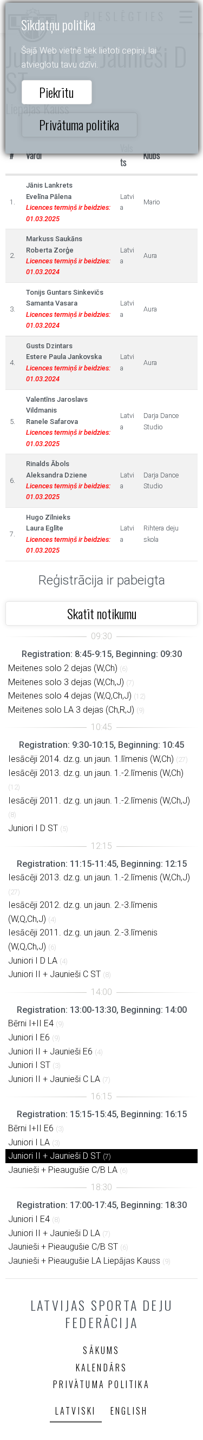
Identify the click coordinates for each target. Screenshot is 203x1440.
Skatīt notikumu (101, 613)
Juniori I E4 (29, 1219)
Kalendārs (102, 1367)
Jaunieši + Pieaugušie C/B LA (62, 1170)
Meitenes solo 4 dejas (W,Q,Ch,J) (70, 696)
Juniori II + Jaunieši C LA (54, 1079)
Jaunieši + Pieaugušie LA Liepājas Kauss (84, 1261)
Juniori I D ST (33, 828)
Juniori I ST (29, 1065)
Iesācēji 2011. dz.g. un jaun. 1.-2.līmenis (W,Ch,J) (99, 800)
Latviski (75, 1410)
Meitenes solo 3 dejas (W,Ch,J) (66, 682)
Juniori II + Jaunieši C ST (54, 974)
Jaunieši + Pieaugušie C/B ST (63, 1247)
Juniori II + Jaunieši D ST (54, 1156)
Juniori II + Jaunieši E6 (50, 1051)
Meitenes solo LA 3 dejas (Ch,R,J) (71, 710)
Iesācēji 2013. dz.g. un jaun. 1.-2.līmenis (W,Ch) (96, 773)
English (129, 1410)
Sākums (101, 1350)
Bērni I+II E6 (31, 1128)
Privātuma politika (79, 124)
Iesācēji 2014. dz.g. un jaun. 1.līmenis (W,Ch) (91, 759)
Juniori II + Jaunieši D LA (54, 1233)
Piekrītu (56, 92)
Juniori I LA (29, 1142)
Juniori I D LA (32, 960)
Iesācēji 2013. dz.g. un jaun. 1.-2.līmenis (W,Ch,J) (99, 877)
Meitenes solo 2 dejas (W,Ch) (62, 668)
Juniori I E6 (29, 1037)
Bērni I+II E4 (31, 1023)
